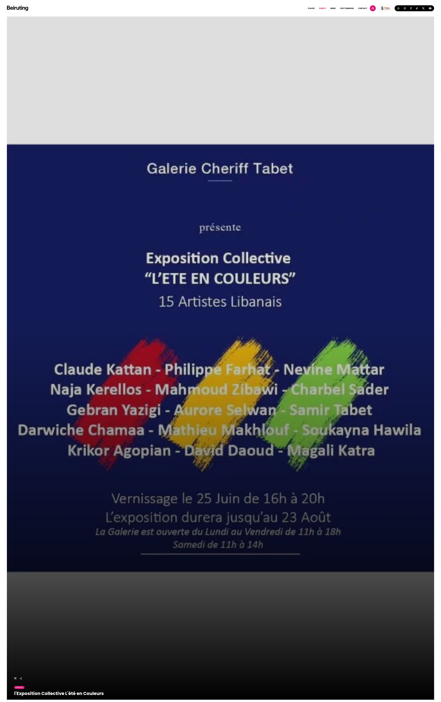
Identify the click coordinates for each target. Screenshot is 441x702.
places (311, 8)
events (322, 8)
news (333, 8)
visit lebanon (347, 8)
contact (362, 8)
